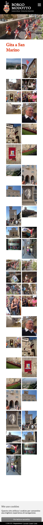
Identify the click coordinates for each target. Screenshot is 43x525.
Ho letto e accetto (21, 519)
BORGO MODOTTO (21, 6)
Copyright (25, 523)
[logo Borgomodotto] (7, 7)
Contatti (31, 523)
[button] (39, 5)
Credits (35, 523)
